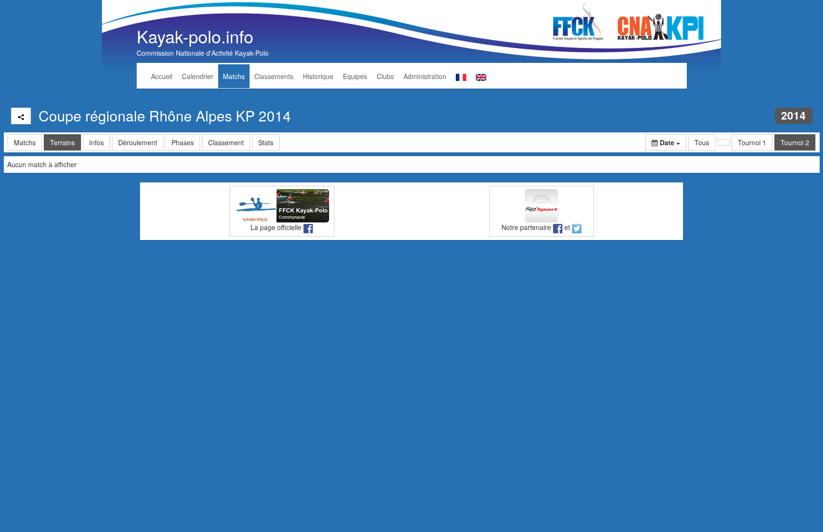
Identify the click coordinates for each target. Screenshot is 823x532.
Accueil (161, 76)
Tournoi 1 (752, 142)
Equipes (355, 76)
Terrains (62, 142)
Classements (273, 76)
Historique (318, 76)
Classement (226, 142)
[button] (665, 142)
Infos (96, 142)
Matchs (234, 76)
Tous (701, 142)
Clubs (385, 76)
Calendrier (197, 76)
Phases (182, 142)
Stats (265, 142)
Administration (424, 76)
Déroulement (137, 142)
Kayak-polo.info (195, 36)
